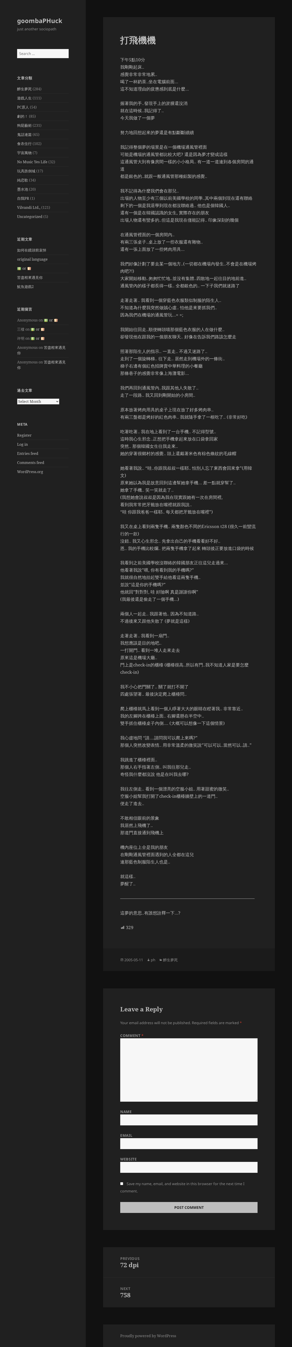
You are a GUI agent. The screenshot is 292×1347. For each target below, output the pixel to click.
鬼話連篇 (24, 134)
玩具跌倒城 (26, 171)
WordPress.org (30, 471)
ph (153, 959)
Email (126, 1135)
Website (128, 1159)
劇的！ (22, 116)
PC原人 (23, 107)
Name (126, 1111)
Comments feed (30, 462)
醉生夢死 (24, 88)
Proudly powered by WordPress (148, 1335)
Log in (22, 444)
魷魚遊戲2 (25, 286)
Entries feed (27, 453)
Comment (132, 1035)
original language (32, 259)
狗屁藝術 (24, 125)
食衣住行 (24, 143)
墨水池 (22, 189)
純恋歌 (22, 180)
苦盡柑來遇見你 (30, 277)
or (24, 268)
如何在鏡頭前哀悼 (31, 250)
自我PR (23, 198)
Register (24, 435)
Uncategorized (29, 216)
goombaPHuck (39, 20)
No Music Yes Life (32, 161)
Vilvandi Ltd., (28, 207)
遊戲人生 (24, 98)
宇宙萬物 (24, 152)
